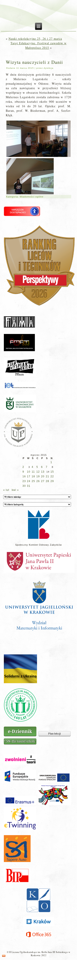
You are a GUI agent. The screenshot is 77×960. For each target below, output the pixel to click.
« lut (6, 489)
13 (42, 471)
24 (28, 481)
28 (47, 481)
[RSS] (3, 956)
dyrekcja (48, 68)
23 (24, 481)
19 (38, 476)
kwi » (15, 489)
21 (47, 476)
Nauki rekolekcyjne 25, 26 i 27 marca (35, 39)
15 (52, 471)
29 (52, 481)
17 (28, 476)
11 (33, 471)
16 (24, 476)
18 (33, 476)
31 (28, 485)
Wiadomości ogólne (31, 196)
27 (42, 481)
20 (42, 476)
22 (52, 476)
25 (33, 481)
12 (38, 471)
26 (38, 481)
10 (28, 471)
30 (24, 485)
